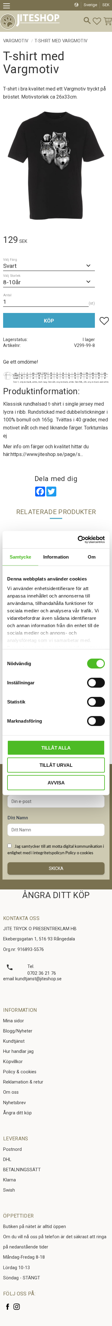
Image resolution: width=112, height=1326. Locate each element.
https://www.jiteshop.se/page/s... (47, 454)
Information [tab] (56, 556)
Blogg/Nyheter (17, 1031)
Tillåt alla (56, 747)
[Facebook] (7, 1306)
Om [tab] (92, 556)
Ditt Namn (17, 818)
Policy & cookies (19, 1072)
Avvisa (56, 782)
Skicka (56, 868)
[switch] (96, 682)
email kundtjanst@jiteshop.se (32, 979)
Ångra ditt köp (17, 1113)
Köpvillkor (13, 1061)
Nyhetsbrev (14, 1102)
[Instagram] (16, 1306)
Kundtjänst (14, 1041)
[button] (8, 6)
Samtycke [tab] (20, 556)
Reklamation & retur (23, 1082)
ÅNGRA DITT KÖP (56, 895)
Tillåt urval (56, 765)
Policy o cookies (79, 853)
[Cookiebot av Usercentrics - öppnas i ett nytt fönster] (79, 540)
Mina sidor (13, 1021)
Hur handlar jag (18, 1051)
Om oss (11, 1092)
